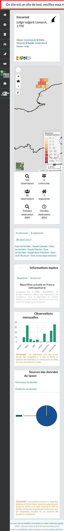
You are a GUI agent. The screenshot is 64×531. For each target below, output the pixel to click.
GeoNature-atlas (26, 529)
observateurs (24, 240)
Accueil (13, 523)
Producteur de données (26, 389)
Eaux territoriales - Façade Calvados (31, 246)
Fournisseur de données (26, 382)
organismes (37, 233)
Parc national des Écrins (54, 529)
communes (22, 233)
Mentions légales (56, 523)
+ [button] (18, 76)
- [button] (18, 86)
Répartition (22, 278)
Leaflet (42, 170)
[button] (18, 81)
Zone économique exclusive (43, 256)
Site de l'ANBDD (24, 523)
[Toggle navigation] (7, 11)
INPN (37, 292)
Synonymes (35, 278)
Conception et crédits (40, 523)
